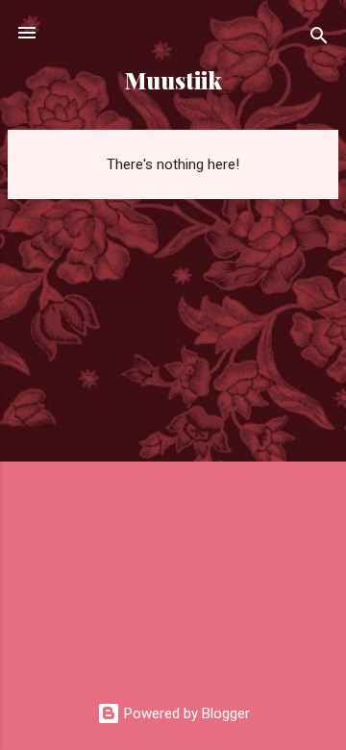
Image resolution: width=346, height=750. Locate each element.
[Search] (319, 39)
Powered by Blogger (185, 713)
